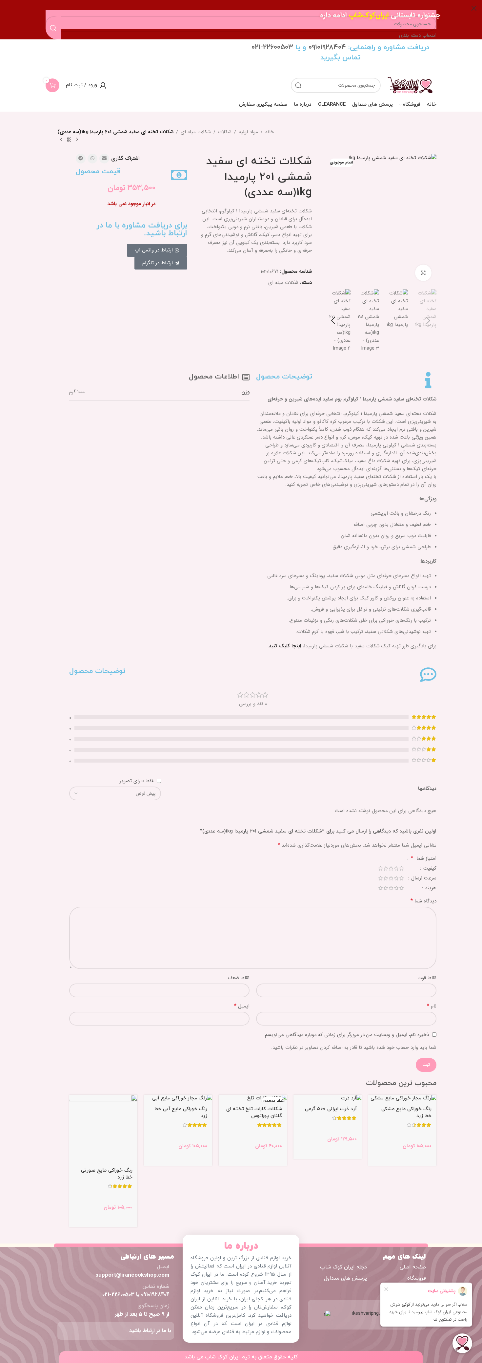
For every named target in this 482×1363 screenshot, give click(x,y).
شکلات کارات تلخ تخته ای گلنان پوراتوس (254, 1112)
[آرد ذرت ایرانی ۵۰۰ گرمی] (327, 1098)
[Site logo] (410, 85)
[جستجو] (298, 85)
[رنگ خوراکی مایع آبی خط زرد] (178, 1098)
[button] (428, 321)
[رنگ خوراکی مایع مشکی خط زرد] (402, 1098)
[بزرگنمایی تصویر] (423, 273)
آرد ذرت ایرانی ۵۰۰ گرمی (331, 1109)
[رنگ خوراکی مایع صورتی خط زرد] (103, 1129)
